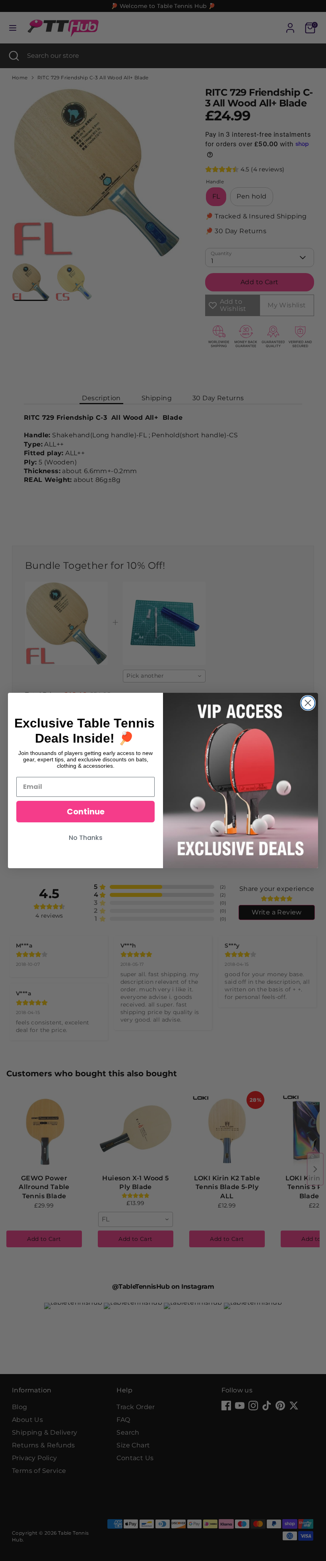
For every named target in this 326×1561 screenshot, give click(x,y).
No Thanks (86, 837)
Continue (86, 811)
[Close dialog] (308, 703)
